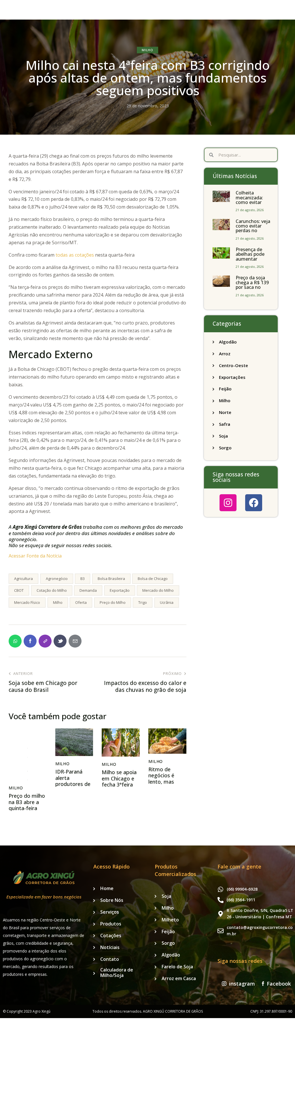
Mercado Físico (27, 602)
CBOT (19, 590)
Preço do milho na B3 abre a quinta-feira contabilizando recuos (27, 808)
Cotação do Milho (52, 590)
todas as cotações (75, 255)
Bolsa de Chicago (153, 578)
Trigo (142, 602)
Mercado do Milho (158, 590)
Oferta (81, 602)
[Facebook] (253, 502)
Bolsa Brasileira (111, 578)
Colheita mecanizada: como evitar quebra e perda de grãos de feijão (252, 204)
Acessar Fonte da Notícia (35, 556)
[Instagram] (228, 502)
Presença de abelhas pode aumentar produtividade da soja (251, 259)
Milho (147, 50)
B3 (82, 578)
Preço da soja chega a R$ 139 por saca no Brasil (252, 284)
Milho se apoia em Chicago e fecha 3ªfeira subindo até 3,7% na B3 (119, 784)
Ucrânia (166, 602)
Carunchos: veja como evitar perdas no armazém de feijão (253, 231)
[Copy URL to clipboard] (45, 641)
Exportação (120, 590)
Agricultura (23, 578)
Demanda (88, 590)
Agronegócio (57, 578)
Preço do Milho (113, 602)
